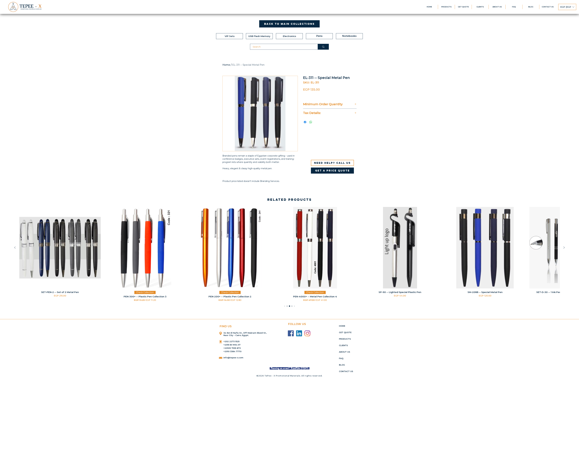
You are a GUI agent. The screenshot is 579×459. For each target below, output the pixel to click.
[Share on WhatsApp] (311, 122)
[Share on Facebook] (305, 122)
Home (226, 64)
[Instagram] (307, 333)
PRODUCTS (345, 339)
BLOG (342, 365)
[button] (567, 7)
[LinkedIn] (299, 333)
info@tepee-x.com (233, 357)
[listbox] (567, 7)
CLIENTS (343, 345)
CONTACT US (346, 371)
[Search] (323, 47)
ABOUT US (344, 352)
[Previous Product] (15, 247)
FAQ (341, 358)
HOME (342, 326)
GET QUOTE (345, 332)
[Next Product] (564, 247)
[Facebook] (291, 333)
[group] (289, 254)
